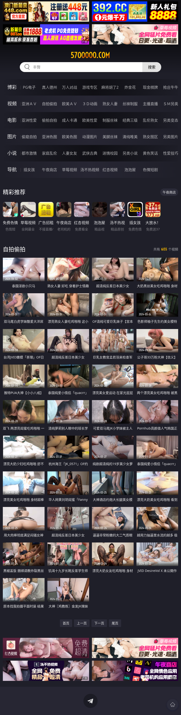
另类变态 (170, 120)
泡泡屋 (130, 169)
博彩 (12, 87)
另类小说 (130, 153)
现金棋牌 (150, 87)
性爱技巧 (170, 153)
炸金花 (130, 87)
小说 (12, 153)
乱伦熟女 (150, 120)
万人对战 (69, 87)
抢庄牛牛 (170, 87)
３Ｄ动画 (89, 103)
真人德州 (49, 87)
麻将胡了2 (110, 87)
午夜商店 (49, 169)
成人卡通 (69, 120)
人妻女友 (69, 153)
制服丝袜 (110, 120)
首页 (66, 623)
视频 (12, 103)
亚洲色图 (49, 136)
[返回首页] (172, 704)
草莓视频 (69, 169)
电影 (12, 120)
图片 (12, 136)
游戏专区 (89, 87)
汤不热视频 (89, 169)
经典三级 (130, 120)
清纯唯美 (130, 136)
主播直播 (150, 103)
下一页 (99, 623)
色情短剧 (150, 169)
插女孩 (29, 169)
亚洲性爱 (29, 120)
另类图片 (170, 136)
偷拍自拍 (49, 120)
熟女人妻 (110, 103)
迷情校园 (110, 153)
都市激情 (29, 153)
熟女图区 (150, 136)
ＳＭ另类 (170, 103)
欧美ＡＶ (69, 103)
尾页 (115, 623)
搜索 (152, 67)
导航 (12, 169)
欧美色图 (69, 136)
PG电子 (29, 87)
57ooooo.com (90, 55)
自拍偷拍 (49, 103)
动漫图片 (89, 136)
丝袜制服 (130, 103)
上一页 (82, 623)
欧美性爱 (89, 120)
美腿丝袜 (110, 136)
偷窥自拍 (29, 136)
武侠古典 (89, 153)
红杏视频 (110, 169)
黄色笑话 (150, 153)
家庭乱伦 (49, 153)
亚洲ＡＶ (29, 103)
